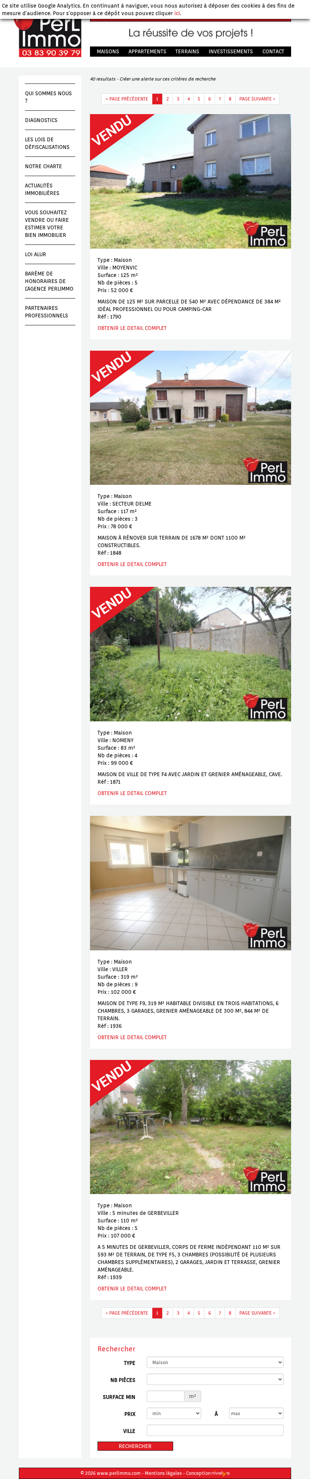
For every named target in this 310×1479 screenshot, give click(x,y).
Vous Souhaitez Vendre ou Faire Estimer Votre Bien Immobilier (47, 223)
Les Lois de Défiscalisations (47, 143)
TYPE (129, 1363)
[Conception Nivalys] (220, 1473)
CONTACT (273, 51)
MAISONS (108, 51)
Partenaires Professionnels (46, 312)
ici (177, 13)
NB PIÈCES (122, 1380)
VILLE (129, 1431)
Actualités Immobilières (42, 189)
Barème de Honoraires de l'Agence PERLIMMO (49, 281)
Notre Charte (43, 166)
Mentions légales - (165, 1473)
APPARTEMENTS (147, 51)
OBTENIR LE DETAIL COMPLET (132, 328)
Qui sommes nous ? (48, 97)
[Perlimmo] (44, 34)
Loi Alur (35, 254)
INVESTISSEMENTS (231, 51)
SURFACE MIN (119, 1397)
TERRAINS (187, 51)
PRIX (129, 1414)
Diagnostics (41, 120)
